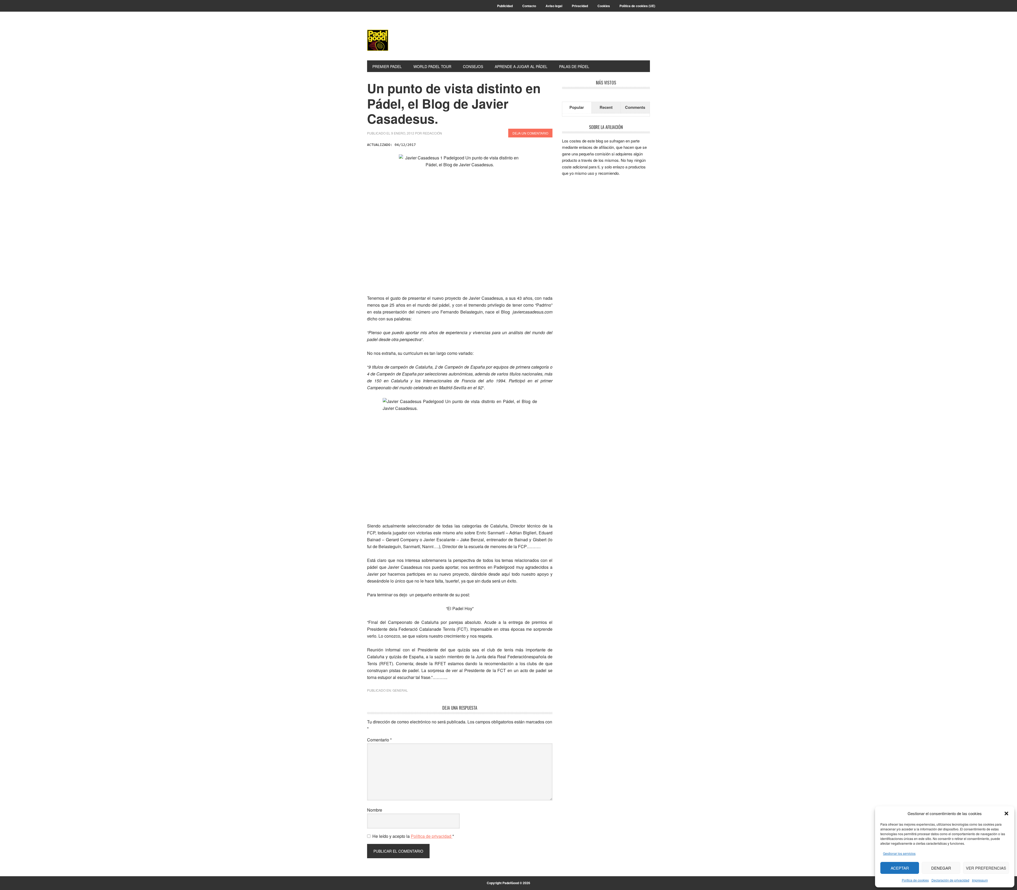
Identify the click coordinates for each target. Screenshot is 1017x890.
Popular (576, 107)
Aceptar (900, 868)
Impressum (980, 880)
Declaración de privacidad (950, 880)
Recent (606, 107)
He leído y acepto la (413, 836)
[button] (1006, 813)
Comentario (379, 740)
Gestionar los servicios (899, 853)
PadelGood (403, 40)
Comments (635, 107)
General (400, 690)
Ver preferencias (986, 868)
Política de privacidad (431, 836)
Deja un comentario (530, 133)
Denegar (941, 868)
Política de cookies (915, 880)
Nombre (374, 810)
